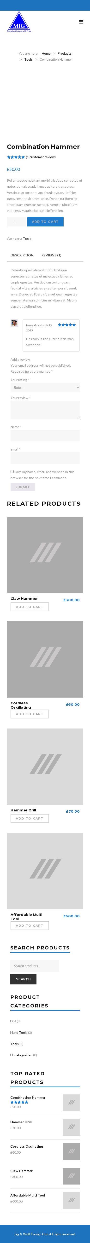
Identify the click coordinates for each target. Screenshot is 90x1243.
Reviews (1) (51, 255)
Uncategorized (21, 1055)
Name (16, 427)
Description (22, 255)
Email (16, 449)
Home (46, 53)
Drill (13, 1021)
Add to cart (45, 222)
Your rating (20, 380)
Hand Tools (18, 1032)
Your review (21, 398)
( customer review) (41, 157)
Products (65, 53)
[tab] (22, 255)
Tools (28, 59)
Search (23, 979)
